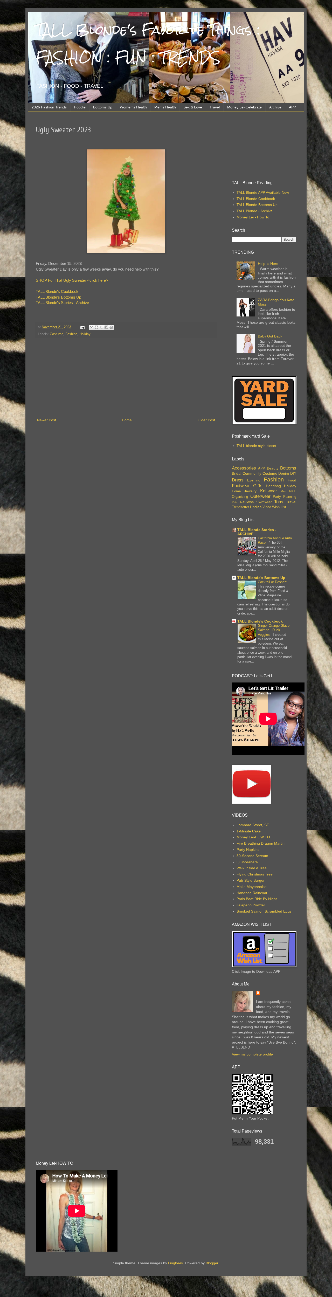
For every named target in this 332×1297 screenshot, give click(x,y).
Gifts (257, 485)
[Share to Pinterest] (111, 327)
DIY (293, 473)
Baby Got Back (270, 336)
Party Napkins (248, 849)
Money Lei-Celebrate (244, 107)
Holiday (85, 334)
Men (283, 491)
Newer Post (46, 420)
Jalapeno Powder (251, 905)
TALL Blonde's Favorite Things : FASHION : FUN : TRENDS (148, 43)
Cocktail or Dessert (273, 582)
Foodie (80, 107)
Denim (283, 473)
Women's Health (133, 107)
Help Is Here (268, 263)
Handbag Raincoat (252, 893)
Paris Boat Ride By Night (257, 899)
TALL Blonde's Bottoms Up (58, 297)
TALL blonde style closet (256, 446)
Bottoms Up (102, 107)
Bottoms (288, 468)
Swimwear (264, 502)
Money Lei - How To (253, 217)
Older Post (206, 420)
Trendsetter (240, 507)
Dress (238, 480)
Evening (253, 480)
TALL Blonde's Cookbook (57, 291)
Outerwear (260, 496)
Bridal (236, 473)
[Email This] (91, 327)
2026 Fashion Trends (49, 107)
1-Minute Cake (249, 831)
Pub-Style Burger (251, 880)
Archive (275, 107)
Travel (215, 107)
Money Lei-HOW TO (253, 837)
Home (127, 420)
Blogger (212, 1263)
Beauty (272, 468)
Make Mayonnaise (252, 887)
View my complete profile (252, 1054)
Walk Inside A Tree (252, 868)
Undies (255, 507)
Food (292, 480)
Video (266, 507)
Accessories (244, 468)
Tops (278, 501)
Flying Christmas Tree (255, 874)
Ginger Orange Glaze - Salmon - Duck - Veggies (275, 630)
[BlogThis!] (96, 327)
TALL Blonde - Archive (255, 211)
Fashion (71, 334)
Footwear (241, 485)
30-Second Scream (252, 856)
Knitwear (268, 490)
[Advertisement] (126, 378)
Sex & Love (192, 107)
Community (252, 473)
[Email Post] (82, 327)
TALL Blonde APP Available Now (263, 192)
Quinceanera (247, 862)
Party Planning (284, 497)
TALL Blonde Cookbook (256, 199)
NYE (292, 491)
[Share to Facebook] (106, 327)
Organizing (240, 497)
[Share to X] (101, 327)
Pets (235, 502)
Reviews (247, 502)
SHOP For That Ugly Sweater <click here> (72, 280)
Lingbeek (175, 1263)
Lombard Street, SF (253, 825)
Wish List (279, 507)
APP (292, 107)
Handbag (273, 486)
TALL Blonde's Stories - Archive (62, 302)
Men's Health (165, 107)
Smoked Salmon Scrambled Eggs (264, 911)
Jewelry (250, 491)
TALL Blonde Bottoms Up (257, 205)
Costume (56, 334)
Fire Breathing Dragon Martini (261, 843)
